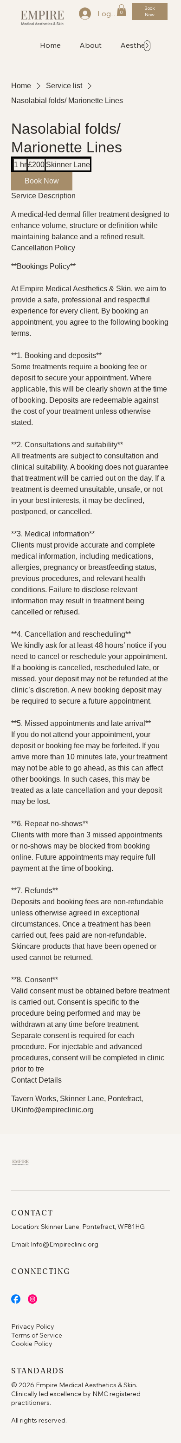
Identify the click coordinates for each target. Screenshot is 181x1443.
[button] (121, 10)
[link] (41, 181)
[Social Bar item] (15, 1299)
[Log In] (79, 13)
